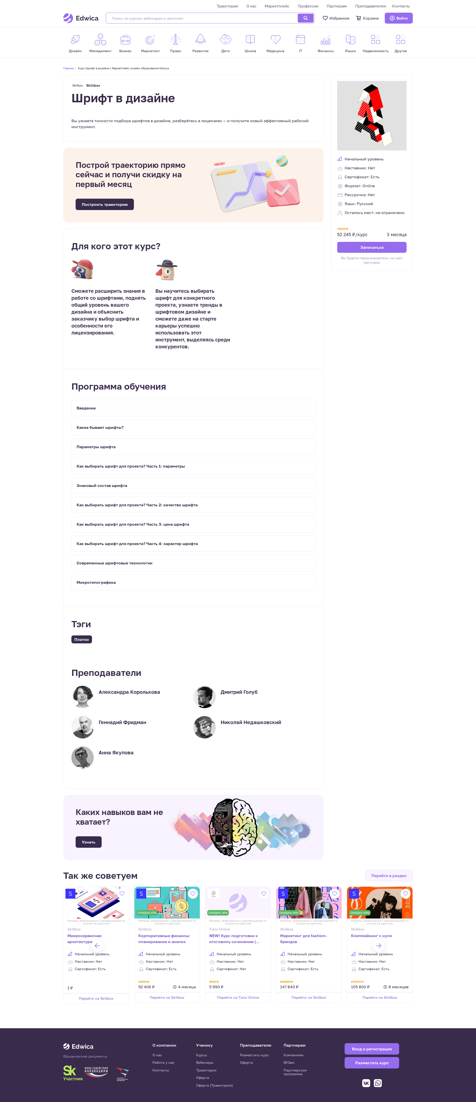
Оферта (202, 1077)
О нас (251, 6)
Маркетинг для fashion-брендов (303, 938)
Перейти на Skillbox (96, 998)
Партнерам (337, 6)
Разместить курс (254, 1055)
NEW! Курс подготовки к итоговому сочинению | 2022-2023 (233, 939)
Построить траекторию (105, 204)
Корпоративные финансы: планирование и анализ (164, 938)
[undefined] (97, 946)
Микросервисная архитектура (84, 938)
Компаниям (293, 1055)
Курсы (201, 1055)
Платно (81, 639)
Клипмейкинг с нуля (371, 935)
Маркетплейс (277, 6)
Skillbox (93, 85)
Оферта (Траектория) (214, 1085)
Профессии (308, 6)
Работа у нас (163, 1062)
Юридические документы (85, 1056)
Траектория (227, 6)
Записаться (372, 247)
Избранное (339, 18)
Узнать (88, 842)
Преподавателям (370, 6)
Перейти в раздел (389, 875)
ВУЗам (289, 1062)
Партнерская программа (295, 1072)
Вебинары (204, 1062)
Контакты (401, 6)
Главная (68, 68)
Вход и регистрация (372, 1048)
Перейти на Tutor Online (238, 997)
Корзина (371, 18)
